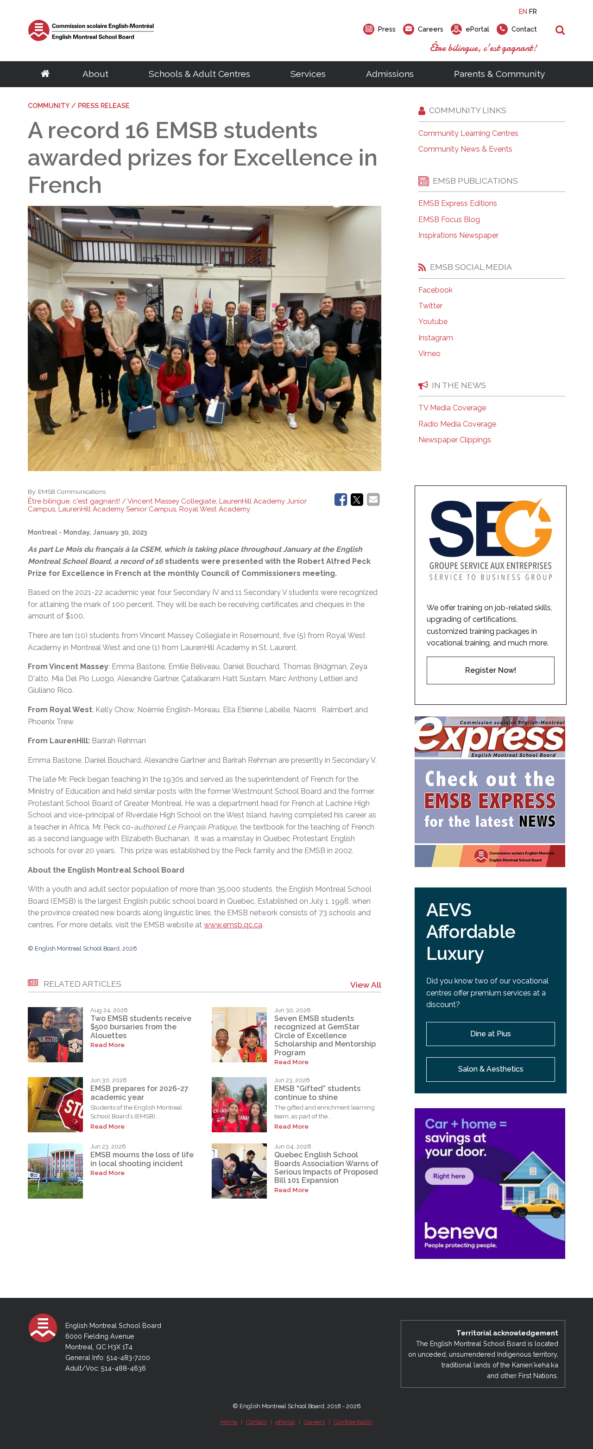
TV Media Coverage (452, 408)
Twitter (430, 306)
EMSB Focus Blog (449, 220)
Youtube (433, 322)
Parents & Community (499, 74)
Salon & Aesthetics (491, 1069)
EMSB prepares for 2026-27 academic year (139, 1092)
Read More (107, 1044)
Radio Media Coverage (457, 424)
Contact (256, 1421)
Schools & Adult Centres (199, 74)
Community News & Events (465, 149)
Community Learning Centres (468, 133)
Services (308, 74)
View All (365, 984)
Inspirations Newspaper (458, 235)
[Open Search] (560, 31)
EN (523, 11)
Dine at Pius (490, 1033)
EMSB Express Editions (457, 203)
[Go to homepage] (45, 74)
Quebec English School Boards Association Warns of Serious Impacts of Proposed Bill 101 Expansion (326, 1167)
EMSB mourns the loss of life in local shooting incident (142, 1159)
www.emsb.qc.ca (233, 924)
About (95, 74)
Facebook (435, 290)
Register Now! (490, 670)
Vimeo (429, 354)
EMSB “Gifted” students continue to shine (317, 1092)
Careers (314, 1421)
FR (533, 11)
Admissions (390, 74)
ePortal (285, 1421)
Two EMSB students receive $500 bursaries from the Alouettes (140, 1027)
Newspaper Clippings (454, 440)
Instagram (435, 338)
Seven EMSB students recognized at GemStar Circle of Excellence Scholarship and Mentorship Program (325, 1035)
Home (229, 1421)
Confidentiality (353, 1421)
